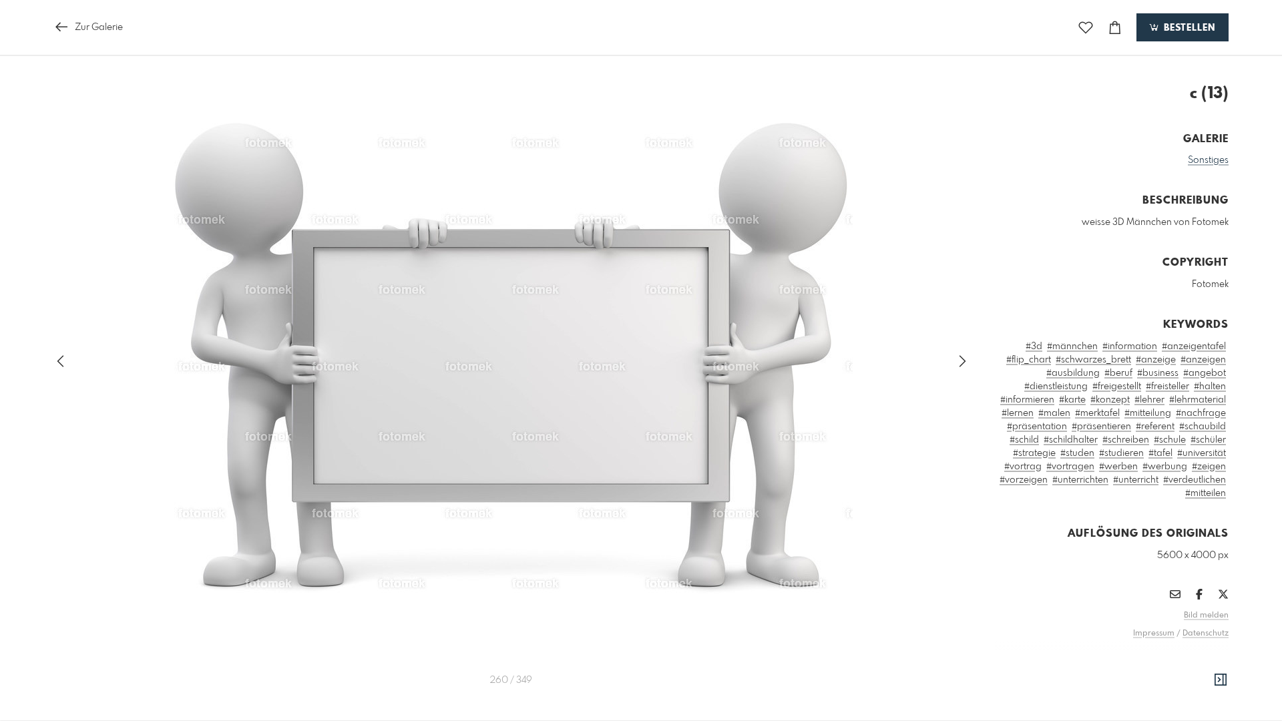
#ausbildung (1073, 373)
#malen (1054, 413)
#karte (1072, 400)
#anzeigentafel (1194, 346)
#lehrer (1149, 400)
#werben (1118, 466)
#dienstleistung (1056, 386)
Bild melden (1206, 616)
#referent (1155, 426)
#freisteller (1167, 386)
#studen (1077, 453)
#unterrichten (1080, 480)
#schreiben (1125, 440)
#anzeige (1156, 360)
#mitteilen (1205, 493)
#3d (1034, 346)
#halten (1210, 386)
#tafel (1160, 453)
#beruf (1118, 373)
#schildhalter (1071, 440)
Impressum (1153, 634)
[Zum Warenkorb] (1115, 28)
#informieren (1027, 400)
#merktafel (1097, 413)
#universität (1201, 453)
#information (1129, 346)
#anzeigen (1203, 360)
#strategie (1034, 453)
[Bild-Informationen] (1221, 680)
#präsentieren (1101, 426)
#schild (1024, 440)
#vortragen (1070, 466)
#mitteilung (1147, 413)
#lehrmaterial (1197, 400)
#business (1158, 373)
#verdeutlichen (1194, 480)
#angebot (1204, 373)
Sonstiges (1208, 160)
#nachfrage (1201, 413)
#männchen (1072, 346)
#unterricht (1135, 480)
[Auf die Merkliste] (1086, 28)
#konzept (1110, 400)
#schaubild (1202, 426)
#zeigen (1209, 466)
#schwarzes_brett (1093, 360)
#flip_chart (1028, 360)
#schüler (1208, 440)
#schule (1170, 440)
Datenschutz (1206, 634)
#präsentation (1037, 426)
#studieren (1121, 453)
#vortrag (1023, 466)
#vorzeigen (1024, 480)
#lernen (1018, 413)
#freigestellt (1116, 386)
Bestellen (1187, 28)
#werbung (1164, 466)
